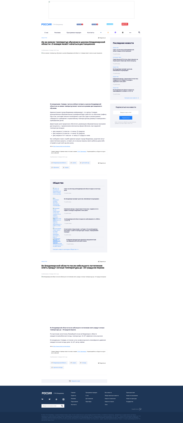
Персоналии (74, 401)
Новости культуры (131, 398)
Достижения (89, 398)
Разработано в (135, 409)
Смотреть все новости (131, 98)
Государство (129, 401)
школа (74, 163)
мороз (66, 167)
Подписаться (126, 118)
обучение (56, 167)
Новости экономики (132, 395)
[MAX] (115, 32)
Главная (73, 392)
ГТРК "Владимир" (81, 151)
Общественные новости (112, 395)
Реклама (57, 33)
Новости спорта (109, 401)
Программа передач (74, 33)
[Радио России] (110, 24)
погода (84, 363)
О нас (46, 33)
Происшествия (130, 392)
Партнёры (88, 401)
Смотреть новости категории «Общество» (65, 249)
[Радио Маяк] (125, 25)
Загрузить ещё (75, 381)
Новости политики (110, 398)
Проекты (73, 395)
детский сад (85, 163)
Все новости (108, 392)
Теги (106, 404)
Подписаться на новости (126, 107)
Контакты (90, 33)
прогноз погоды (58, 367)
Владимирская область (59, 163)
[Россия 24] (95, 24)
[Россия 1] (80, 24)
